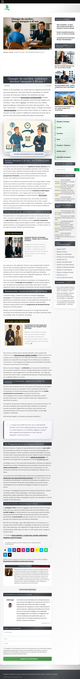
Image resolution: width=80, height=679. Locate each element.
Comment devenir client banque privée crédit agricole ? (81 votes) (65, 193)
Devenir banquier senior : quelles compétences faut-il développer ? (65, 87)
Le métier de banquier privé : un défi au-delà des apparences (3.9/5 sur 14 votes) (64, 222)
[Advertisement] (27, 65)
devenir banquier (10, 110)
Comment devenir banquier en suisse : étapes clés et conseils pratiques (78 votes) (64, 198)
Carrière (59, 127)
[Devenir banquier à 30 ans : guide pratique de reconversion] (65, 92)
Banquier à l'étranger (63, 121)
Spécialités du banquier (64, 157)
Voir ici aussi (42, 195)
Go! (77, 169)
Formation (60, 133)
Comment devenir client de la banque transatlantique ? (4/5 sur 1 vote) (65, 212)
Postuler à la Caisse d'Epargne (65, 257)
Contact (18, 674)
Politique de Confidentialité (28, 674)
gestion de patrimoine (38, 457)
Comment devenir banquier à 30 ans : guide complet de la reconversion (64, 108)
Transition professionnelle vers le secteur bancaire (29, 154)
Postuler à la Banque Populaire (66, 267)
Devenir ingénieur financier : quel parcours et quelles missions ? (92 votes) (65, 181)
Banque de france (62, 252)
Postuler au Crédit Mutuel (64, 254)
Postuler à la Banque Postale (65, 272)
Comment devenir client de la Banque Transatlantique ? (66, 38)
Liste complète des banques (65, 277)
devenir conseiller (31, 355)
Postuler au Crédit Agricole (64, 270)
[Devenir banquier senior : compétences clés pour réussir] (65, 71)
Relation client (61, 151)
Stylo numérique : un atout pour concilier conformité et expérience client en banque (65, 26)
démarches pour (19, 355)
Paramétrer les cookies (51, 674)
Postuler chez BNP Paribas (64, 262)
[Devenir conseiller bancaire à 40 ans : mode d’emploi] (65, 51)
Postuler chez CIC (62, 275)
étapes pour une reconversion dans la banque (18, 478)
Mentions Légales (40, 674)
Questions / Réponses (63, 145)
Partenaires (12, 674)
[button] (5, 550)
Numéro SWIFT (61, 249)
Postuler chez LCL (62, 259)
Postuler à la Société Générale (65, 264)
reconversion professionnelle (31, 97)
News (58, 139)
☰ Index (27, 86)
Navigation (6, 674)
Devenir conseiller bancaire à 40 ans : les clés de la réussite (66, 33)
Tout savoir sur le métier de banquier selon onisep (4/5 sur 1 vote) (65, 217)
